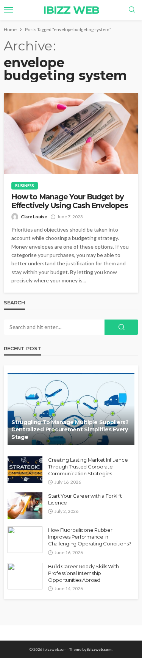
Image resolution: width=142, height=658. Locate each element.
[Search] (131, 10)
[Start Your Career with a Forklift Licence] (25, 505)
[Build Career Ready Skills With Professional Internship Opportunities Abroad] (25, 576)
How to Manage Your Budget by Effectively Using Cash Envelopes (69, 201)
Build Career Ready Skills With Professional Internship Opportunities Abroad (83, 573)
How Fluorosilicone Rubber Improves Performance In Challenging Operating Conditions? (89, 537)
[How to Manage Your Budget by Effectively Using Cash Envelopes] (71, 133)
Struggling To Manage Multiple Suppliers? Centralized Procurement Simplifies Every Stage (70, 429)
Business (24, 185)
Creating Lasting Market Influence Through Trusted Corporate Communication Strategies (88, 466)
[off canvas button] (8, 10)
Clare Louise (34, 216)
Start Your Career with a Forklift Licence (85, 499)
